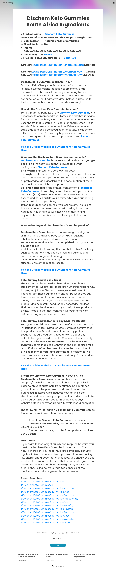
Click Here (70, 58)
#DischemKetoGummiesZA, (37, 485)
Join (58, 545)
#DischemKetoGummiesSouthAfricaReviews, (47, 509)
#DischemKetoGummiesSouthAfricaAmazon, (47, 488)
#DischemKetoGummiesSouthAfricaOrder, (46, 522)
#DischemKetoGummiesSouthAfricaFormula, (47, 495)
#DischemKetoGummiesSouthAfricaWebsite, (47, 519)
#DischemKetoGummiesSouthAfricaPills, (45, 502)
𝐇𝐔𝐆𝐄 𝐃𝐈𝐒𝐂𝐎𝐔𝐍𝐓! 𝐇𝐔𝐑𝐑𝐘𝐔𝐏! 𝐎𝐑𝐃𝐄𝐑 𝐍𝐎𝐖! (57, 71)
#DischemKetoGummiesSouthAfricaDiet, (45, 492)
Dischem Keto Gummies (59, 34)
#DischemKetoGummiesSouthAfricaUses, (45, 515)
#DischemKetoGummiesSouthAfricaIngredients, (49, 498)
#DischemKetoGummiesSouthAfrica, (42, 481)
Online (47, 54)
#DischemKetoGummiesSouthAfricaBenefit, (47, 505)
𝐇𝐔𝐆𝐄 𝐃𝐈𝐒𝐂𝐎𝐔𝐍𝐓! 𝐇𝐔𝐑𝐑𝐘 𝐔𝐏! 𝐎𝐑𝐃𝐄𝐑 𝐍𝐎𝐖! (58, 65)
